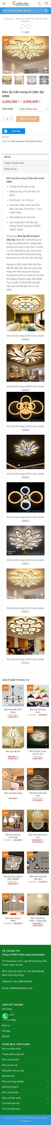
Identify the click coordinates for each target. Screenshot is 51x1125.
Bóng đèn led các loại (13, 1070)
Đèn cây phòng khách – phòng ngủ (38, 919)
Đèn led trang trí (24, 19)
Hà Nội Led (25, 1121)
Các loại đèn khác (11, 1109)
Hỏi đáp (6, 1031)
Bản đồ (5, 1036)
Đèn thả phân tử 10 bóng (13, 711)
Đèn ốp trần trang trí (34, 141)
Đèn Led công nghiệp (13, 1081)
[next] (44, 55)
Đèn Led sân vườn (11, 1098)
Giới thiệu (7, 1009)
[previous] (6, 55)
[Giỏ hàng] (46, 3)
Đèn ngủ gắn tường (13, 793)
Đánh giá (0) (10, 169)
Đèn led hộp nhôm (11, 1049)
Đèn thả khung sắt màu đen (38, 877)
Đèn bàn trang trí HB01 (13, 919)
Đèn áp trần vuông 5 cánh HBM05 (13, 877)
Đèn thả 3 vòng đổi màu (37, 794)
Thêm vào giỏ (28, 119)
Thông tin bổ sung (14, 163)
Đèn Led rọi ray (10, 1065)
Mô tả (7, 157)
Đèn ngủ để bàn (13, 751)
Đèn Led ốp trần (10, 1092)
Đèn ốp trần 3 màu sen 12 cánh (37, 752)
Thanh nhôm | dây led (13, 1054)
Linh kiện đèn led (10, 1103)
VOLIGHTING (9, 1020)
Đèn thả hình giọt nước (38, 711)
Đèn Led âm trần (10, 1059)
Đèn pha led (8, 1076)
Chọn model (7, 109)
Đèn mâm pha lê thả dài (38, 836)
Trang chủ (9, 19)
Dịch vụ (6, 1025)
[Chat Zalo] (13, 131)
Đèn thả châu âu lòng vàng (13, 836)
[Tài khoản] (39, 3)
